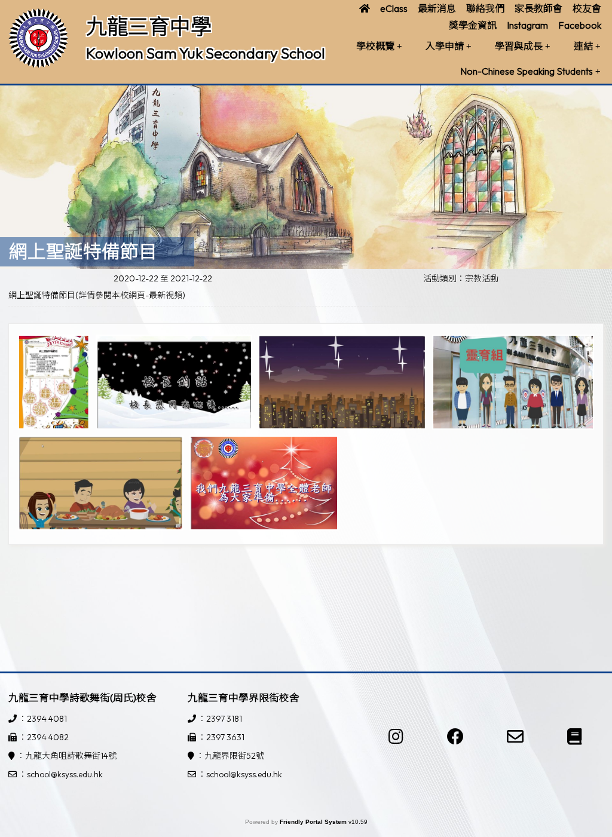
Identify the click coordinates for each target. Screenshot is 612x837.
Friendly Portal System (314, 821)
